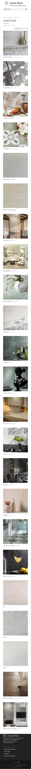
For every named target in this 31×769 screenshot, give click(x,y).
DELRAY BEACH (12, 738)
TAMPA (11, 739)
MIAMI (14, 739)
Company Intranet (17, 766)
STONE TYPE (10, 17)
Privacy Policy (18, 765)
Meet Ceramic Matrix (9, 749)
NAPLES (18, 739)
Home (4, 17)
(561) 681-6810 (10, 742)
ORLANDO (18, 738)
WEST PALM (5, 738)
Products (6, 753)
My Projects (7, 751)
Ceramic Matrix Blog (9, 756)
